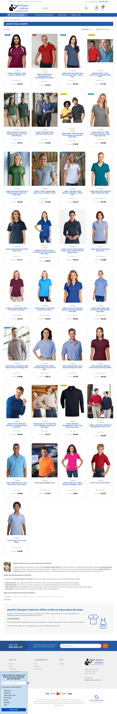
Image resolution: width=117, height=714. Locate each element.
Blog (40, 1)
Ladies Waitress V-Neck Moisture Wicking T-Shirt (72, 483)
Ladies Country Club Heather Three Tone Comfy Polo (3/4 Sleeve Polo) (72, 250)
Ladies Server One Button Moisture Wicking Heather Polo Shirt (72, 309)
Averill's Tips (76, 15)
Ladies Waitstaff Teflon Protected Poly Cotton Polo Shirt (44, 367)
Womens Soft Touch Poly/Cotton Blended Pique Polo (100, 75)
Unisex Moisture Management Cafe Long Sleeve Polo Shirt (72, 425)
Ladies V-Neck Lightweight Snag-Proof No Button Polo (45, 192)
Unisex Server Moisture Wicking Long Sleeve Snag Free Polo (17, 425)
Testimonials (12, 669)
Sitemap (61, 664)
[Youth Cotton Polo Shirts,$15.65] (100, 460)
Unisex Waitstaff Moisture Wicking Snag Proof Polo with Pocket (16, 133)
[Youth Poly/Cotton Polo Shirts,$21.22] (17, 518)
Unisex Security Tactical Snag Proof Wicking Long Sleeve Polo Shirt (44, 425)
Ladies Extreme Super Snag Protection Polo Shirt (16, 309)
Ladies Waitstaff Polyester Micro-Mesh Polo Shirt (100, 192)
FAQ (14, 1)
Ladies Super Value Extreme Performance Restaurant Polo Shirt (72, 135)
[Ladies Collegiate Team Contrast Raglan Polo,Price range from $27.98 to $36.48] (17, 51)
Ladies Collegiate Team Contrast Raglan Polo (16, 74)
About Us (26, 1)
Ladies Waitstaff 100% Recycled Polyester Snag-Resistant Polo (100, 133)
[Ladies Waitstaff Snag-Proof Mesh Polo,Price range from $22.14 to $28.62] (17, 227)
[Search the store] (86, 8)
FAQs (35, 664)
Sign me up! (14, 709)
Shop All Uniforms (17, 15)
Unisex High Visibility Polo (44, 483)
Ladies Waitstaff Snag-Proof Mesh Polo (16, 250)
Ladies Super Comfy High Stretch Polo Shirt (44, 309)
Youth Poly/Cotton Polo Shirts (16, 541)
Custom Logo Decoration (44, 15)
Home (10, 1)
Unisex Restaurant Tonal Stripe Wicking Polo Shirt (72, 366)
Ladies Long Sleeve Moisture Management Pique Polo (100, 426)
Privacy (11, 666)
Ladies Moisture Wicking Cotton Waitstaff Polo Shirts (100, 366)
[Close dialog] (26, 673)
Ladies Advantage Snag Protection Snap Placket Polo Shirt (100, 309)
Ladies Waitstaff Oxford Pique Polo (100, 250)
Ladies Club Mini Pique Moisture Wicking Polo (45, 133)
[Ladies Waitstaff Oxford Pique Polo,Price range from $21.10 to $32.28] (100, 227)
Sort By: (98, 29)
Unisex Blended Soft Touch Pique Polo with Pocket (16, 483)
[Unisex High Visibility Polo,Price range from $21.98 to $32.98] (45, 460)
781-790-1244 (103, 1)
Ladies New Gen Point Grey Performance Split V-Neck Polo (72, 75)
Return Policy (34, 1)
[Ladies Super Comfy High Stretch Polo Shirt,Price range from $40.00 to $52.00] (45, 286)
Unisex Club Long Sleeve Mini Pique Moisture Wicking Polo (16, 366)
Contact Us (19, 1)
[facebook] (28, 683)
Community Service (14, 671)
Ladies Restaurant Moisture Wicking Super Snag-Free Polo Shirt (17, 193)
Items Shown (85, 29)
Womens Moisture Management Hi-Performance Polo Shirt (44, 76)
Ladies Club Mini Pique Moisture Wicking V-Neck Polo (72, 193)
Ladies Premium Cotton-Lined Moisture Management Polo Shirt (44, 252)
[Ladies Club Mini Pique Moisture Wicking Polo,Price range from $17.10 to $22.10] (45, 110)
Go (105, 646)
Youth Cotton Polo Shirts (100, 483)
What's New (62, 15)
